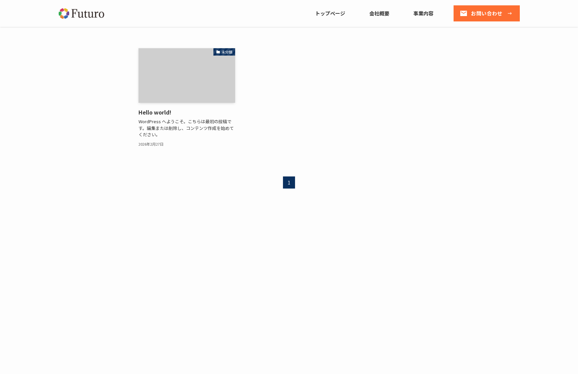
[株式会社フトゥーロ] (82, 13)
